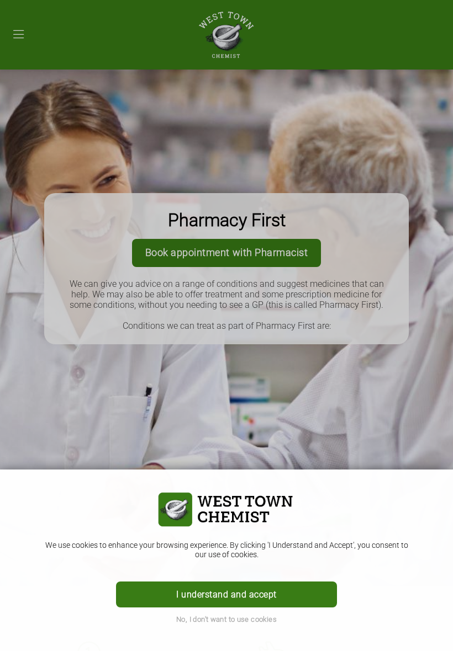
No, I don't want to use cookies (226, 619)
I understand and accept (226, 594)
